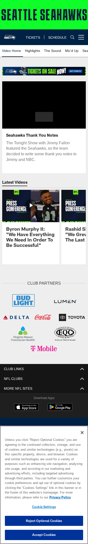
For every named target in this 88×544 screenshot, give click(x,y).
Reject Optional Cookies (44, 521)
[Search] (72, 37)
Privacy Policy (21, 497)
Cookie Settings (44, 507)
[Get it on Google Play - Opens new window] (60, 408)
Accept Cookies (44, 535)
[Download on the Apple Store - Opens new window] (26, 406)
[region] (44, 485)
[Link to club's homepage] (10, 35)
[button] (44, 117)
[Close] (82, 432)
